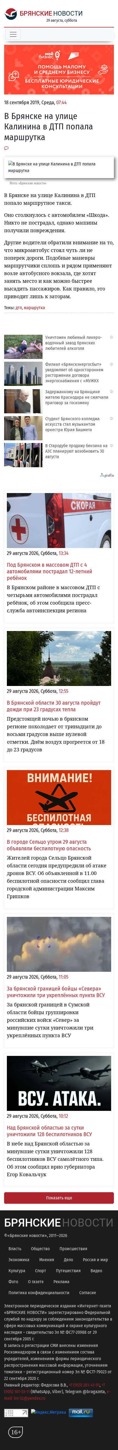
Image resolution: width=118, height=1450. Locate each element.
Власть (15, 1248)
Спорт (40, 1270)
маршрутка (34, 307)
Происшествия (73, 1248)
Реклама (61, 1281)
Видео (96, 1270)
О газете (36, 1281)
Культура (17, 1270)
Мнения (46, 1259)
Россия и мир (95, 1259)
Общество (40, 1248)
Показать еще (59, 1197)
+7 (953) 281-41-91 (84, 1385)
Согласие (87, 1292)
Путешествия (68, 1270)
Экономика (19, 1259)
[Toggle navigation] (13, 34)
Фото (13, 1281)
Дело (68, 1259)
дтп (19, 307)
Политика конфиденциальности (39, 1292)
